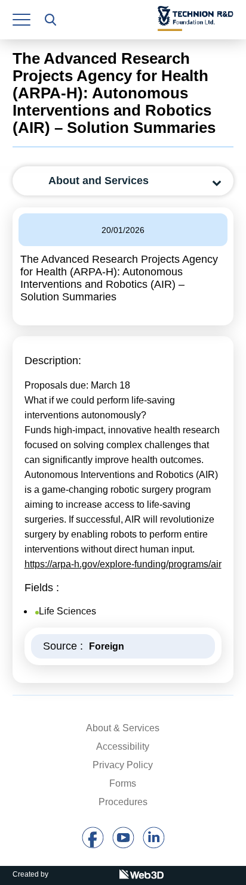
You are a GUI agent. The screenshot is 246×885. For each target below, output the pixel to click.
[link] (21, 20)
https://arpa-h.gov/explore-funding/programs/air (123, 564)
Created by (30, 874)
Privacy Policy (123, 765)
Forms (122, 783)
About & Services (122, 728)
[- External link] (93, 845)
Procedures (123, 802)
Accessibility (122, 746)
